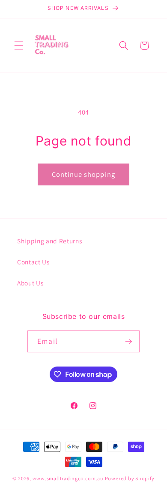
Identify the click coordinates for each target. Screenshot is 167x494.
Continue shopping (83, 174)
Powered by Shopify (130, 478)
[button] (19, 45)
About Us (30, 283)
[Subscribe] (128, 341)
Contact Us (33, 262)
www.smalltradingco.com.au (68, 478)
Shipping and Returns (49, 240)
